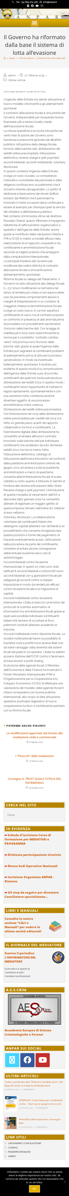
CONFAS (13, 1147)
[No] (64, 1182)
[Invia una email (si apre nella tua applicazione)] (41, 5)
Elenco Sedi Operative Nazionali (31, 866)
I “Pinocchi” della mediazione (34, 756)
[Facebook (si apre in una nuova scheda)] (32, 5)
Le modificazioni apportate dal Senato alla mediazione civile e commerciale (34, 735)
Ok (34, 1188)
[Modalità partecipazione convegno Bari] (11, 1123)
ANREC (12, 1156)
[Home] (5, 58)
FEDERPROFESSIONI (19, 1152)
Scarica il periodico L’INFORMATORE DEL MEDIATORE (20, 957)
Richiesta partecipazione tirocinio (33, 855)
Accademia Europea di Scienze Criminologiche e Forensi (28, 1032)
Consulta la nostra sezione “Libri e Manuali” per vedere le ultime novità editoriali (23, 925)
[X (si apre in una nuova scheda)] (28, 5)
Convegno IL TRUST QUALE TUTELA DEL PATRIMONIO (34, 781)
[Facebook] (27, 1060)
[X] (12, 1060)
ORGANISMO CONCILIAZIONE (24, 1143)
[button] (35, 23)
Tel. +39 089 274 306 (27, 2)
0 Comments (28, 1090)
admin (12, 75)
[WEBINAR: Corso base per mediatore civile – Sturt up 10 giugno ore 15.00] (11, 1104)
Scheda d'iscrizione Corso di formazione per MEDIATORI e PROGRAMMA (28, 839)
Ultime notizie (16, 80)
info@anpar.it (50, 2)
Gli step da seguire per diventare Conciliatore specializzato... (32, 894)
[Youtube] (43, 1060)
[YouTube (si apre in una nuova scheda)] (37, 5)
